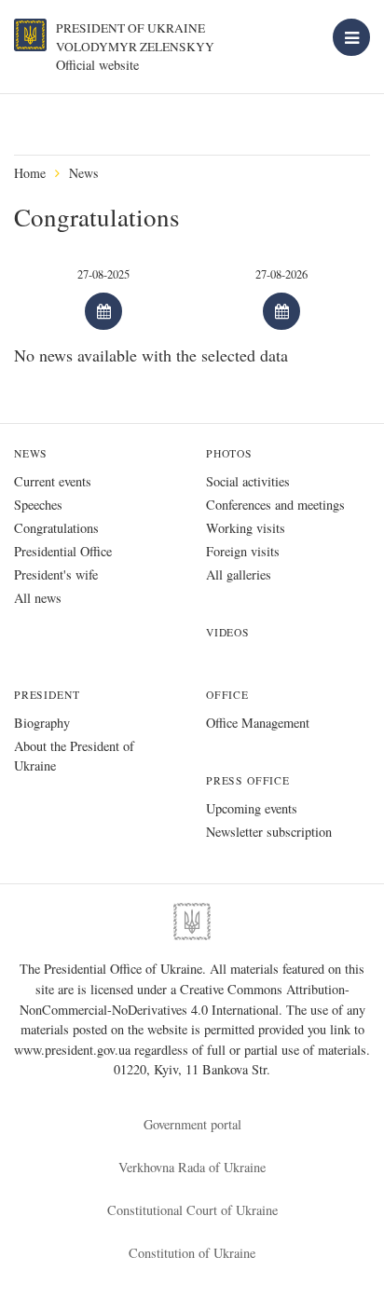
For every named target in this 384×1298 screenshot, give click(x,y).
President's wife (56, 574)
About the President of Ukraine (74, 755)
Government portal (192, 1124)
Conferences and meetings (275, 504)
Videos (228, 632)
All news (38, 598)
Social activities (248, 481)
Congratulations (56, 528)
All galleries (238, 574)
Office (227, 695)
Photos (229, 453)
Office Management (257, 722)
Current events (52, 481)
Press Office (248, 780)
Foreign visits (243, 551)
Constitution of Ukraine (192, 1253)
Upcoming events (251, 808)
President (46, 695)
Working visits (245, 528)
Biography (42, 722)
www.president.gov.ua (74, 1050)
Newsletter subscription (269, 831)
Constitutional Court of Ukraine (192, 1210)
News (83, 173)
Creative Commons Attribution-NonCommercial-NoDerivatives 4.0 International (185, 999)
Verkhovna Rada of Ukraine (192, 1167)
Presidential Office (63, 551)
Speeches (38, 504)
